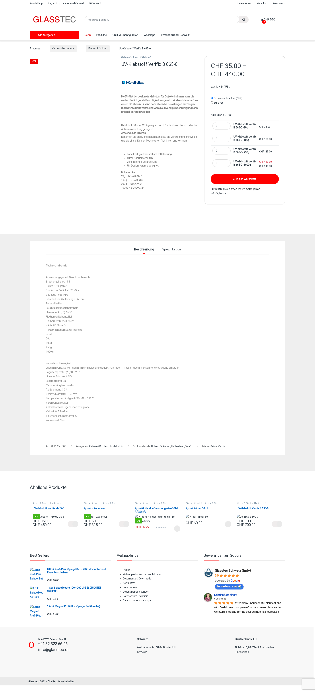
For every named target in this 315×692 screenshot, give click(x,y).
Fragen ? (52, 3)
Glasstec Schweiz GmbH (233, 570)
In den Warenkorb (246, 178)
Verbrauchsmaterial (63, 48)
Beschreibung (144, 249)
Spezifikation (171, 249)
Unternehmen (244, 3)
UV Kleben (164, 446)
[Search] (244, 19)
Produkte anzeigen (73, 524)
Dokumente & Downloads (137, 578)
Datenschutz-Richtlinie (135, 596)
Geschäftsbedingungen (136, 591)
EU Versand (95, 3)
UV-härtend (177, 446)
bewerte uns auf (227, 586)
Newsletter (129, 582)
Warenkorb (262, 3)
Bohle (154, 446)
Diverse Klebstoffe (93, 503)
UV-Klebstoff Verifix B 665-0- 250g (245, 151)
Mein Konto (279, 3)
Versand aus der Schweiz (175, 35)
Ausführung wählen (173, 528)
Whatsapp (149, 35)
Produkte (101, 35)
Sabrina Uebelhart (225, 595)
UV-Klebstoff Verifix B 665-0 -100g (245, 138)
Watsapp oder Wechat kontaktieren (142, 574)
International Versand (73, 3)
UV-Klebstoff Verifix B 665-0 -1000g (245, 163)
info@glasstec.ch (220, 193)
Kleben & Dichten (97, 48)
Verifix (189, 446)
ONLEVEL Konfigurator (125, 35)
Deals (88, 35)
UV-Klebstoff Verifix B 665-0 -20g (245, 126)
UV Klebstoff (145, 57)
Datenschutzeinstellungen (137, 600)
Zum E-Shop (36, 3)
